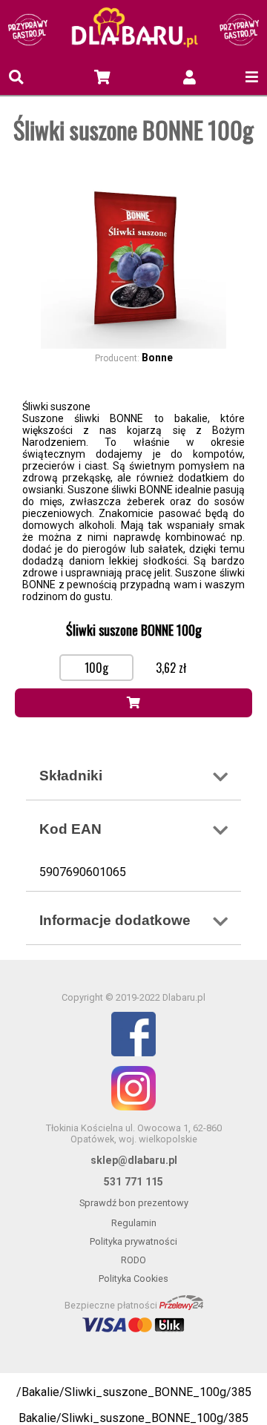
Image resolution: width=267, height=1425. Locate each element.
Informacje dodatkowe (115, 920)
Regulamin (133, 1222)
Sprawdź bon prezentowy (133, 1202)
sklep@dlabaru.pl (133, 1160)
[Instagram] (133, 1089)
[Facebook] (133, 1035)
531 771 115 (133, 1182)
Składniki (70, 775)
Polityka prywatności (133, 1241)
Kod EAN (70, 829)
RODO (133, 1260)
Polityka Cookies (133, 1278)
